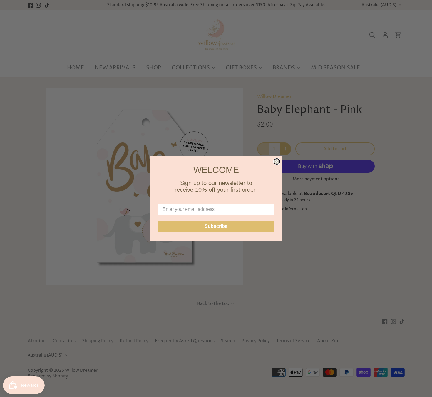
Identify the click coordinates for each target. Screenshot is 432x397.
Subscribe (216, 226)
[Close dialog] (277, 161)
